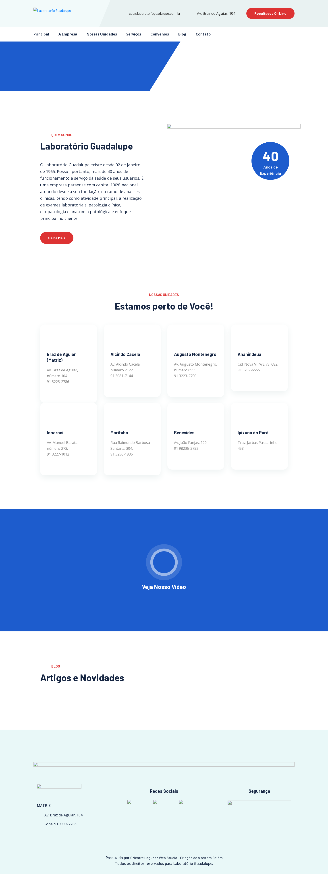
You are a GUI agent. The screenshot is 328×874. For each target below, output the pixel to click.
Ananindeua (249, 354)
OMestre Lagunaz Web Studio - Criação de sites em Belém (176, 857)
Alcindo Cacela (125, 354)
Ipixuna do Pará (253, 432)
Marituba (119, 432)
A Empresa (67, 34)
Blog (182, 34)
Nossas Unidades (102, 34)
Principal (41, 34)
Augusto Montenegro (195, 354)
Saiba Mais (56, 238)
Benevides (184, 432)
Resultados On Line (270, 13)
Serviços (133, 34)
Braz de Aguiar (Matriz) (61, 357)
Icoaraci (55, 432)
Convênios (159, 34)
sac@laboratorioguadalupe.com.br (154, 13)
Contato (203, 34)
